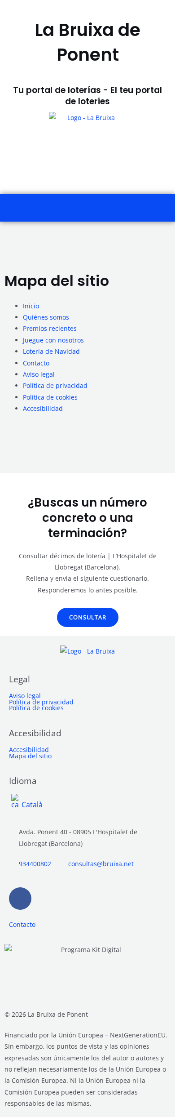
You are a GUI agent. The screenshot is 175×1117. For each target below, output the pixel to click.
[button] (166, 207)
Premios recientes (50, 328)
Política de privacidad (55, 385)
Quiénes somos (46, 317)
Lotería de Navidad (51, 351)
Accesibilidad (43, 408)
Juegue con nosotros (53, 340)
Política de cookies (50, 397)
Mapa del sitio (30, 756)
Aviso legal (39, 374)
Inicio (31, 306)
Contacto (36, 363)
